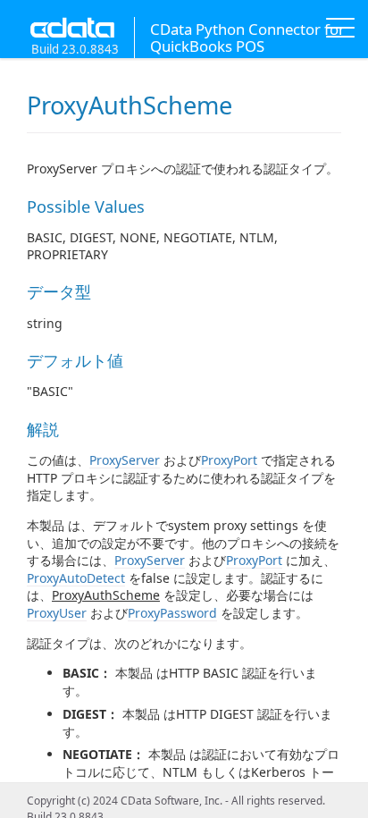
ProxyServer (124, 459)
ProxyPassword (172, 612)
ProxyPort (229, 459)
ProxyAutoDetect (76, 577)
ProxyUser (57, 612)
